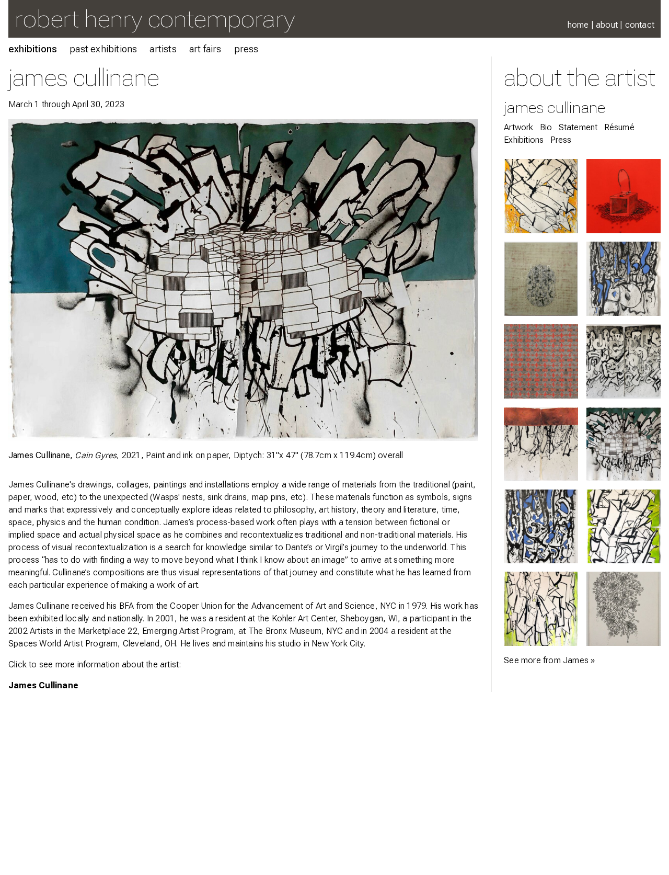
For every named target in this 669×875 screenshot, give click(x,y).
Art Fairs (205, 48)
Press (246, 48)
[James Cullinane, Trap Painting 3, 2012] (623, 196)
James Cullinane (43, 685)
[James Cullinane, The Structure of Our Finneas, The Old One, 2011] (541, 279)
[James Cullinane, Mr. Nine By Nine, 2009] (541, 361)
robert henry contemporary (155, 18)
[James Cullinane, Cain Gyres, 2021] (623, 444)
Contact (639, 25)
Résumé (619, 127)
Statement (578, 127)
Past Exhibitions (103, 48)
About (607, 25)
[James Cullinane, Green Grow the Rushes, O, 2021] (623, 527)
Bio (546, 127)
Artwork (518, 127)
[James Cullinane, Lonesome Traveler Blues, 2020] (623, 361)
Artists (162, 48)
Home (578, 25)
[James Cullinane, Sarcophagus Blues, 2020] (541, 444)
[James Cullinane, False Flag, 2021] (541, 196)
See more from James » (549, 660)
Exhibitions (32, 48)
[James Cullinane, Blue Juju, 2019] (623, 279)
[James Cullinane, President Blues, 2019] (541, 527)
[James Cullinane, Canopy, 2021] (541, 609)
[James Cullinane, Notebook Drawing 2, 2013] (623, 609)
